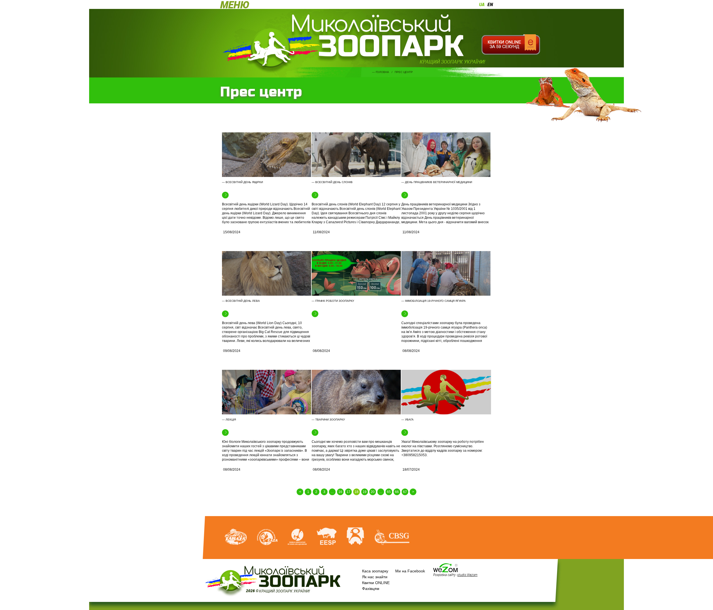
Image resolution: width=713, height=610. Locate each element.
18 (356, 492)
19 (365, 492)
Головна (382, 72)
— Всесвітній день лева (241, 300)
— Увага (407, 419)
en (490, 4)
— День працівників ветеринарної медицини (436, 182)
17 (348, 492)
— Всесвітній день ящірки (242, 182)
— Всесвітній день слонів (332, 182)
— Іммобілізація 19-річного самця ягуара (433, 300)
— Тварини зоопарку (328, 419)
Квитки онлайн (510, 44)
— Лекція (229, 419)
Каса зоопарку (375, 571)
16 (340, 492)
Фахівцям (370, 588)
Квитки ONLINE (376, 582)
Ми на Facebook (410, 571)
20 (373, 492)
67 (405, 492)
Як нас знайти (374, 577)
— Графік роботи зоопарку (333, 300)
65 (389, 492)
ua (482, 4)
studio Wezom (467, 574)
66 (397, 492)
